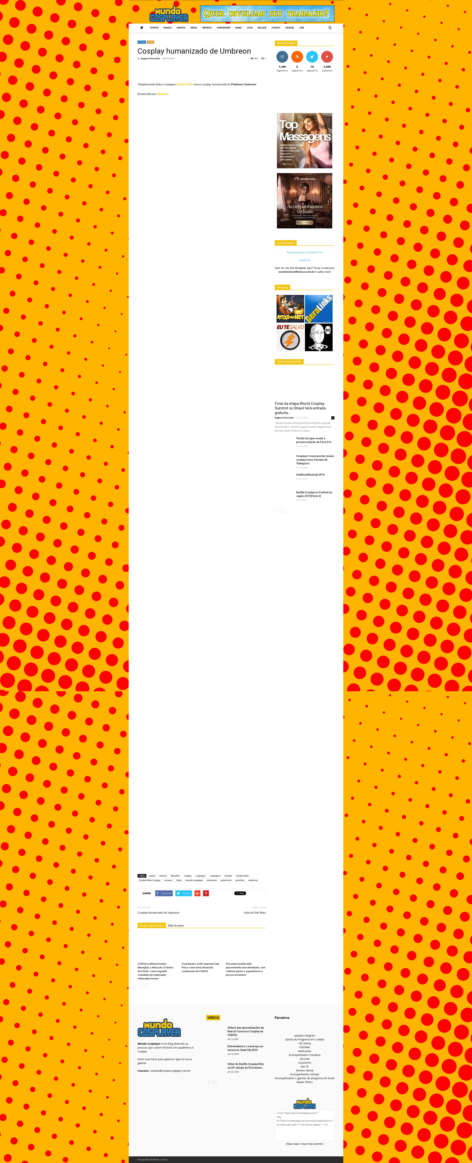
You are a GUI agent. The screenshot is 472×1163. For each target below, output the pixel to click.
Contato (276, 28)
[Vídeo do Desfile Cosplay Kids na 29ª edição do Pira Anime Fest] (215, 1068)
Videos (193, 28)
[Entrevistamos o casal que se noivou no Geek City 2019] (215, 1050)
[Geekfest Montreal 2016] (284, 479)
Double (228, 875)
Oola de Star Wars (255, 912)
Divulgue (262, 28)
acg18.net (304, 260)
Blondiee (162, 93)
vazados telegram (304, 1035)
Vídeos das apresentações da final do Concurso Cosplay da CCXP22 (246, 1031)
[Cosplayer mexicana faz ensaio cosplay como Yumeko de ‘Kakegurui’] (284, 460)
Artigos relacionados (152, 925)
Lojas (249, 28)
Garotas (181, 28)
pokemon (212, 880)
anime (152, 875)
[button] (330, 28)
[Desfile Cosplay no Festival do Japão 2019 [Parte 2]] (284, 497)
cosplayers (215, 875)
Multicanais (304, 1051)
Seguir (282, 52)
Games (238, 28)
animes (163, 875)
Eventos (154, 28)
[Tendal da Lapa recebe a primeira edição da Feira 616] (284, 443)
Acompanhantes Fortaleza (304, 1055)
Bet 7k (304, 1066)
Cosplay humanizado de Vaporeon (158, 912)
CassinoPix (304, 1062)
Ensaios (167, 28)
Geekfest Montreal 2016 (310, 474)
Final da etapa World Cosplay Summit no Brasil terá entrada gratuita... (300, 408)
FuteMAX (304, 1047)
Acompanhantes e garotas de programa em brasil (304, 1078)
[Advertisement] (205, 72)
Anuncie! (289, 28)
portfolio (240, 880)
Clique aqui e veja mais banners (304, 1143)
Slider (150, 42)
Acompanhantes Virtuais (304, 1074)
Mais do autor (176, 925)
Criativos (206, 28)
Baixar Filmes (305, 1082)
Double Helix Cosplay (149, 880)
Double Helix (185, 84)
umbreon (253, 880)
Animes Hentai (304, 1070)
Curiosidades (223, 28)
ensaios (168, 880)
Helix (178, 880)
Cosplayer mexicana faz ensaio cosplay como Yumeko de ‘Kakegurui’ (315, 460)
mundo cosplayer (194, 880)
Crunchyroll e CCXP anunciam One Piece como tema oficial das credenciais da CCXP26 (200, 967)
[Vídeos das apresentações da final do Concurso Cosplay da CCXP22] (215, 1032)
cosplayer (201, 875)
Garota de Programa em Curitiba (304, 1039)
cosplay (188, 875)
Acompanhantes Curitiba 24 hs (305, 252)
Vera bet (305, 1059)
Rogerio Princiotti (150, 58)
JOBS (301, 28)
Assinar (327, 52)
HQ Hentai (305, 1043)
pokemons (226, 880)
